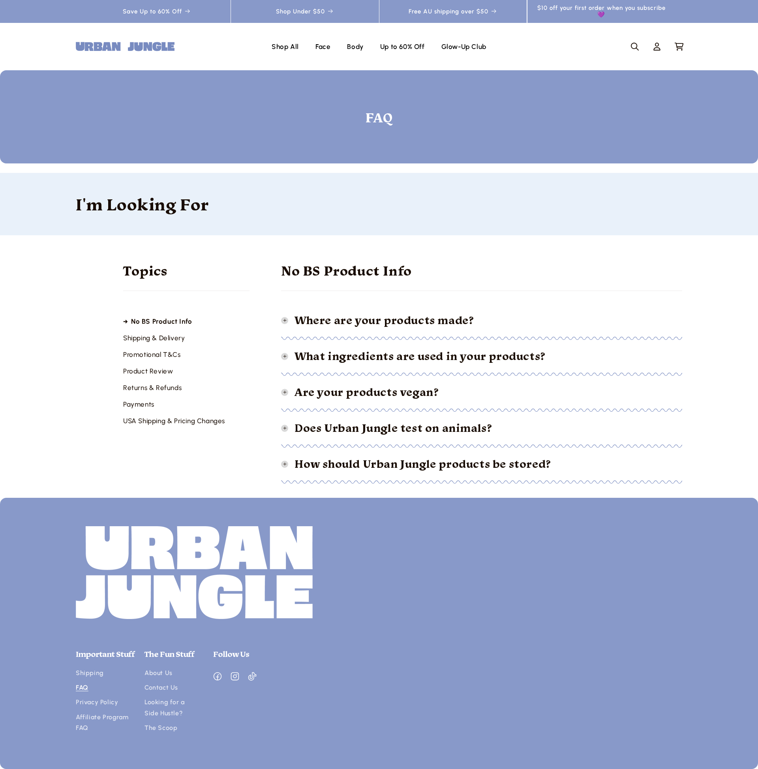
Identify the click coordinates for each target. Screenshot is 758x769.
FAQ (82, 687)
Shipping (90, 673)
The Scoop (160, 727)
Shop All (285, 47)
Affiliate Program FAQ (102, 722)
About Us (158, 673)
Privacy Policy (97, 702)
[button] (635, 46)
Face (322, 47)
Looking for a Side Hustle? (164, 707)
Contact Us (161, 687)
